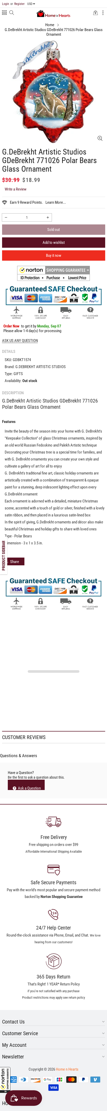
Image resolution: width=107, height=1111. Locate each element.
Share (14, 561)
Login (5, 4)
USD (29, 4)
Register (17, 4)
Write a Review (15, 189)
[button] (5, 1080)
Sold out (53, 229)
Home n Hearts (67, 1069)
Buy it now (53, 255)
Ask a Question (29, 788)
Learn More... (55, 202)
